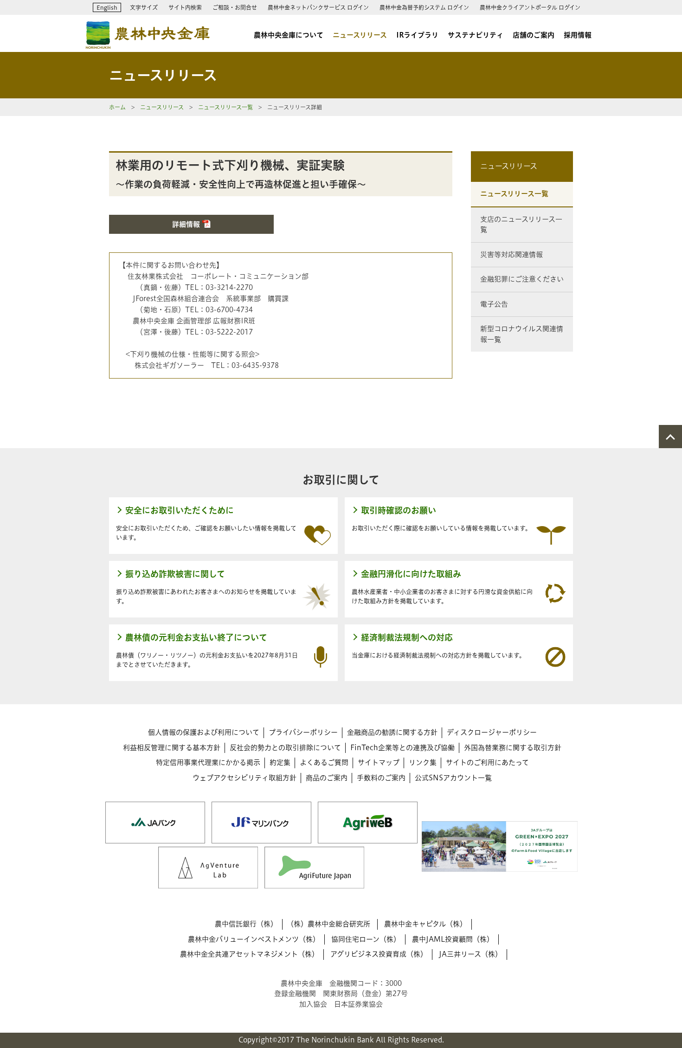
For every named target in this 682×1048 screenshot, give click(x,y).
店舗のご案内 (533, 35)
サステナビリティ (475, 35)
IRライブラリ (417, 35)
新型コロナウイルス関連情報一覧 (521, 334)
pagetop (670, 436)
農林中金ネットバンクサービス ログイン (318, 7)
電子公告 (494, 304)
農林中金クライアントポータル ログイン (530, 7)
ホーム (117, 107)
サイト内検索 (185, 7)
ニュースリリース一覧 (225, 107)
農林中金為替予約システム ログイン (424, 7)
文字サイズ (144, 7)
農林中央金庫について (288, 35)
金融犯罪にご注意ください (522, 279)
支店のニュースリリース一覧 (521, 224)
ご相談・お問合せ (234, 7)
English (107, 7)
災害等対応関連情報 (511, 254)
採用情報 (578, 35)
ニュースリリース (360, 35)
